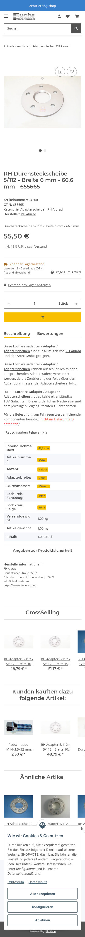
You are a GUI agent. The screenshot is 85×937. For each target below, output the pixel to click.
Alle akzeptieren (42, 894)
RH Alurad (73, 351)
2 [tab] (45, 150)
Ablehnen (42, 920)
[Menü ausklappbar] (6, 14)
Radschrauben (17, 432)
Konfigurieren (42, 907)
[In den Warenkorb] (7, 60)
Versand (40, 246)
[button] (59, 16)
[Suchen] (76, 28)
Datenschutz (38, 882)
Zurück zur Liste (17, 46)
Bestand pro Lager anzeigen (29, 285)
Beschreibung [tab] (17, 334)
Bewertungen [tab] (50, 334)
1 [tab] (40, 150)
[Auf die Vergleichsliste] (60, 72)
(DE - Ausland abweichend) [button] (23, 270)
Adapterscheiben (17, 351)
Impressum (15, 882)
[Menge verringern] (9, 303)
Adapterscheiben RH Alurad (41, 209)
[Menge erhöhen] (76, 303)
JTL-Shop (50, 931)
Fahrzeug (47, 414)
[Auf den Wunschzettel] (72, 72)
